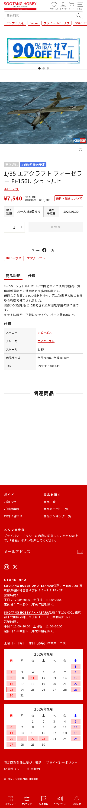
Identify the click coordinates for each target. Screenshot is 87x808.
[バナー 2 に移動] (43, 68)
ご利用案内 (11, 509)
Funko (34, 23)
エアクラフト (36, 258)
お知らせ (10, 501)
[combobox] (43, 15)
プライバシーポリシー (19, 535)
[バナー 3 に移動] (48, 68)
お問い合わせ (13, 516)
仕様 (31, 275)
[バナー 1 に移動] (39, 68)
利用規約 (33, 769)
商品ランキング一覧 (57, 516)
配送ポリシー (13, 769)
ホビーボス (11, 189)
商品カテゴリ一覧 (56, 509)
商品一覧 (50, 501)
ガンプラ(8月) (15, 23)
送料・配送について (69, 198)
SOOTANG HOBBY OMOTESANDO (28, 585)
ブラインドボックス (57, 23)
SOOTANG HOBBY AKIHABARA (26, 612)
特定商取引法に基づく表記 (23, 762)
